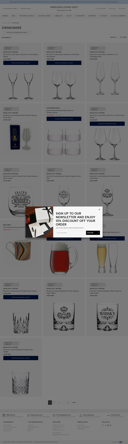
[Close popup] (99, 209)
